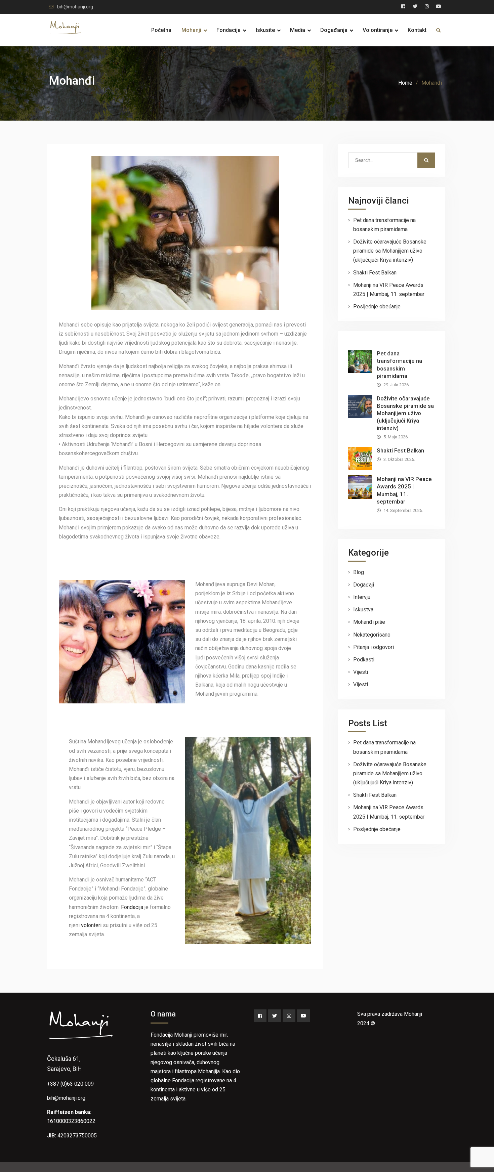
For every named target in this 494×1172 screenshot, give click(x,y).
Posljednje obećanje (377, 306)
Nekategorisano (371, 635)
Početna (161, 30)
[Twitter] (274, 1015)
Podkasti (363, 659)
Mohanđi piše (369, 622)
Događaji (363, 584)
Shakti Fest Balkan (375, 272)
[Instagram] (289, 1015)
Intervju (361, 597)
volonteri (91, 925)
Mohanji (191, 30)
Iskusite (265, 30)
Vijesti (360, 672)
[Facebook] (260, 1015)
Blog (358, 572)
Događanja (333, 30)
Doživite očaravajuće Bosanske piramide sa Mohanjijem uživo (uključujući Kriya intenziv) (389, 250)
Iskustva (363, 609)
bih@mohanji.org (75, 7)
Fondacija (228, 30)
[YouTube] (303, 1015)
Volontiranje (378, 30)
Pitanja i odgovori (373, 647)
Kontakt (417, 30)
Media (297, 30)
